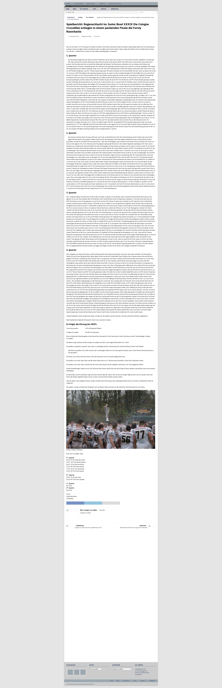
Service (103, 9)
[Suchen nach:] (147, 12)
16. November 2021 (74, 36)
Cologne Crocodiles (86, 36)
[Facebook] (149, 3)
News (74, 9)
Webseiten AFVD (91, 3)
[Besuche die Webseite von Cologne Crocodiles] (80, 516)
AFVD (94, 9)
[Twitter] (153, 3)
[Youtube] (156, 3)
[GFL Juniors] (68, 6)
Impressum (102, 3)
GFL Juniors (84, 9)
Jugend (80, 17)
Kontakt (68, 3)
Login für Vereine (78, 3)
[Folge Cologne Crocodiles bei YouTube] (85, 516)
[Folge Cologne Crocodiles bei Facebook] (83, 516)
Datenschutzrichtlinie (114, 3)
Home (67, 9)
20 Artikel (102, 510)
